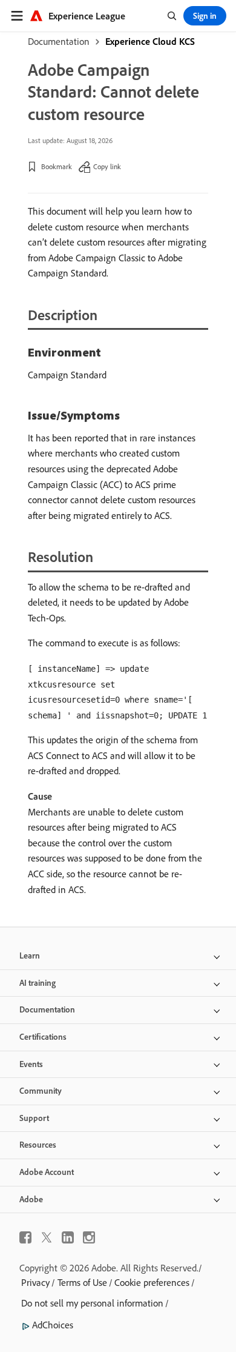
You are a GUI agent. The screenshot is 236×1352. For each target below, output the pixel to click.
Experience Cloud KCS (150, 41)
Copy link (107, 166)
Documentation (59, 41)
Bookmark (56, 166)
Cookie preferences (151, 1282)
